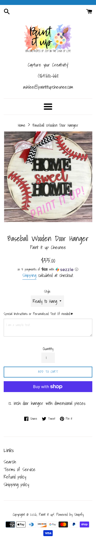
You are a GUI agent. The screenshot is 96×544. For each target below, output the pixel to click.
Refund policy (15, 477)
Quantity (48, 349)
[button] (48, 269)
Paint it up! (46, 514)
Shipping (29, 275)
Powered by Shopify (69, 514)
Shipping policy (16, 484)
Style (47, 291)
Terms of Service (19, 469)
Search (10, 461)
